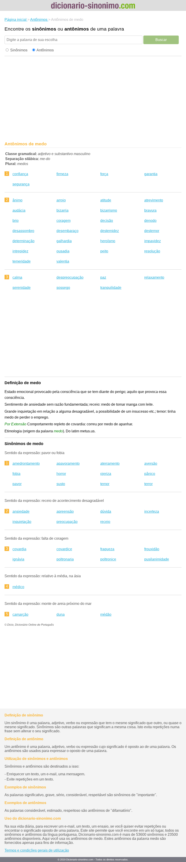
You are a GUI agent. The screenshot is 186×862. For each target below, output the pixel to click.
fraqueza (107, 549)
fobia (16, 474)
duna (60, 614)
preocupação (67, 522)
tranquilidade (110, 288)
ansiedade (20, 511)
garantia (150, 174)
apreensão (65, 511)
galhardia (64, 241)
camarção (20, 614)
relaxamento (154, 277)
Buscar (161, 40)
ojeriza (105, 474)
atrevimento (153, 200)
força (104, 174)
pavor (17, 484)
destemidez (109, 231)
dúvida (105, 511)
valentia (62, 261)
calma (17, 277)
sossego (63, 288)
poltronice (108, 559)
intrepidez (20, 251)
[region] (93, 100)
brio (15, 221)
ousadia (62, 251)
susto (60, 484)
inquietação (21, 522)
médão (105, 614)
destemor (151, 231)
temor (104, 484)
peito (104, 251)
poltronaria (65, 559)
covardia (19, 549)
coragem (63, 221)
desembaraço (67, 231)
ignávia (18, 559)
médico (18, 587)
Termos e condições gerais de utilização (37, 850)
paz (103, 277)
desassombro (23, 231)
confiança (20, 174)
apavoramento (68, 463)
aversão (150, 463)
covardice (64, 549)
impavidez (152, 241)
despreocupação (69, 277)
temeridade (21, 261)
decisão (106, 221)
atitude (105, 200)
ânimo (17, 200)
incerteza (151, 511)
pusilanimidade (156, 559)
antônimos (76, 28)
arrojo (61, 200)
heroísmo (107, 241)
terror (148, 484)
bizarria (62, 210)
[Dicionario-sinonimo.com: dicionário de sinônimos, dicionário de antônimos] (93, 5)
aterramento (110, 463)
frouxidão (151, 549)
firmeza (62, 174)
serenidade (21, 288)
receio (105, 522)
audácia (18, 210)
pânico (149, 474)
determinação (23, 241)
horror (61, 474)
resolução (152, 251)
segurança (20, 184)
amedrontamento (26, 463)
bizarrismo (108, 210)
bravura (150, 210)
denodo (150, 221)
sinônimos (44, 28)
